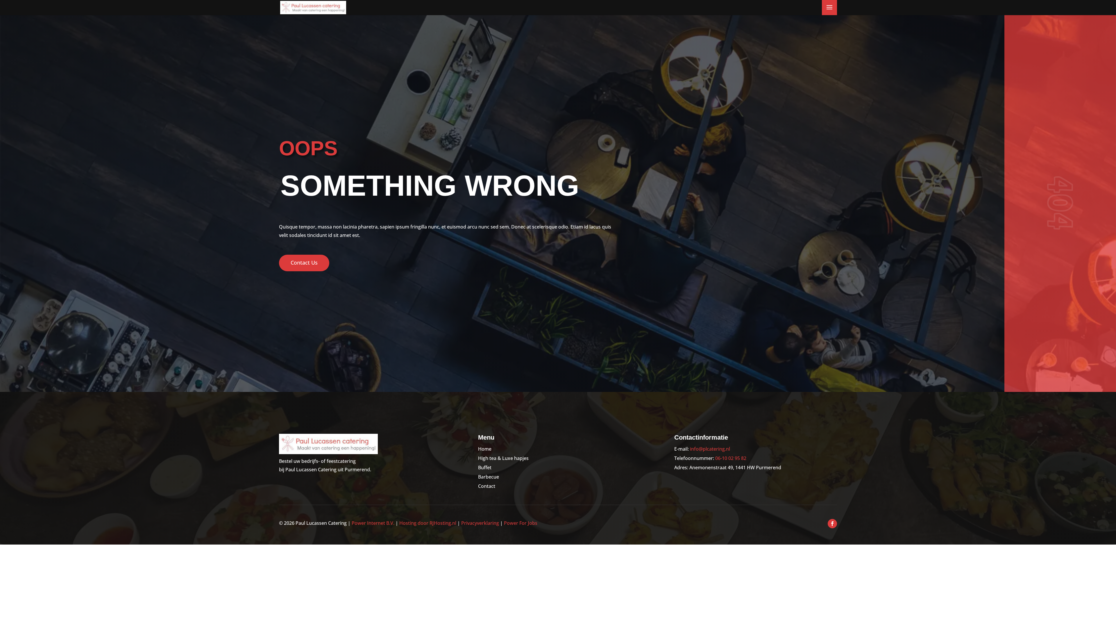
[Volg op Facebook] (832, 523)
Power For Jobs (520, 523)
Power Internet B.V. (373, 523)
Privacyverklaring (480, 523)
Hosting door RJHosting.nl (427, 523)
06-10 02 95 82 (730, 458)
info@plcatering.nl (710, 449)
